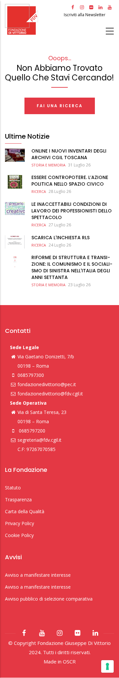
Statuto (13, 487)
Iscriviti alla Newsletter (85, 15)
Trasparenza (18, 499)
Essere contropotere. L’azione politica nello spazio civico (69, 180)
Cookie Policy (19, 535)
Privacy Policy (19, 523)
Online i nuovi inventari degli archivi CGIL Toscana (68, 154)
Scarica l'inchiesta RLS (60, 237)
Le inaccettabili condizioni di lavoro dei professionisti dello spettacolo (71, 211)
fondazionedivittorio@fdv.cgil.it (50, 393)
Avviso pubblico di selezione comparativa (49, 599)
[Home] (33, 19)
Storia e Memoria (48, 164)
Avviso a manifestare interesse (38, 575)
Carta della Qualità (24, 511)
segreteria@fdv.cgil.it (39, 440)
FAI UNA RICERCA (60, 106)
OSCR (69, 661)
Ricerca (38, 191)
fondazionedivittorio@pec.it (47, 384)
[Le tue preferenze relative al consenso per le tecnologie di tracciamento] (107, 666)
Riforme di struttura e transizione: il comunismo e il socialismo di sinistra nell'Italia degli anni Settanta (71, 267)
